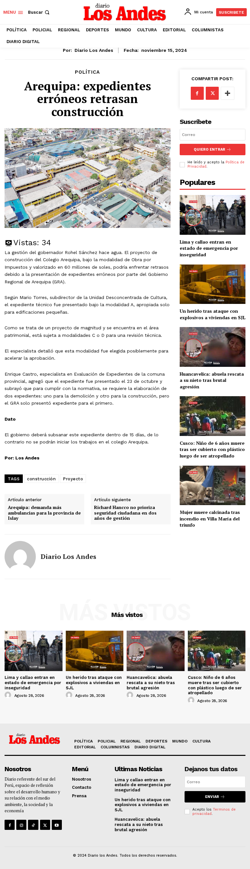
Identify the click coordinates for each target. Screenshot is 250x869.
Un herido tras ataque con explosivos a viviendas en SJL (212, 314)
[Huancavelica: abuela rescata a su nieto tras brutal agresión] (212, 347)
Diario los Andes (94, 50)
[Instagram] (21, 825)
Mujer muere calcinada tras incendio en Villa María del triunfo (210, 518)
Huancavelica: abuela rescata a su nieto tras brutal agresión (212, 380)
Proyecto (73, 478)
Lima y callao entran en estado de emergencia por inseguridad (209, 248)
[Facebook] (197, 93)
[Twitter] (212, 93)
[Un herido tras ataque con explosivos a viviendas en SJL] (212, 284)
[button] (39, 12)
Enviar (212, 797)
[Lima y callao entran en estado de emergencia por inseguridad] (212, 214)
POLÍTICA (87, 72)
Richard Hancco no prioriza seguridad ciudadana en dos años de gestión (125, 513)
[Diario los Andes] (20, 556)
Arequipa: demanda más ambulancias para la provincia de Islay (44, 513)
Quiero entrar (209, 149)
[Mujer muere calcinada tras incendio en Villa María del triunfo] (212, 485)
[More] (227, 93)
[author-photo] (9, 695)
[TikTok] (33, 825)
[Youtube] (57, 825)
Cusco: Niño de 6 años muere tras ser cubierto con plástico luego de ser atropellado (212, 449)
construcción (41, 478)
